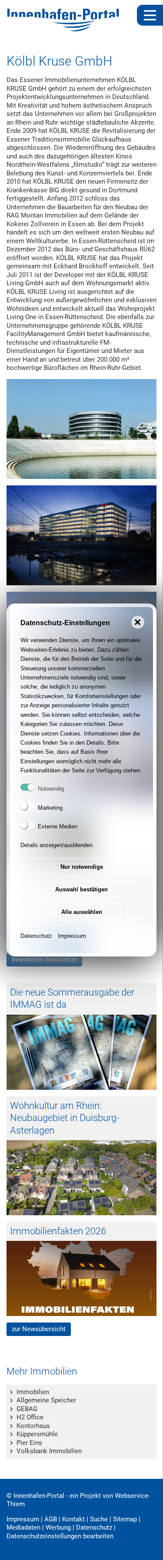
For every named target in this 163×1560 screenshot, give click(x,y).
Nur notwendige (81, 867)
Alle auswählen (81, 912)
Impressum (72, 936)
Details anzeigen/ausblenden (56, 845)
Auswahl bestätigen (81, 889)
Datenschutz (36, 936)
